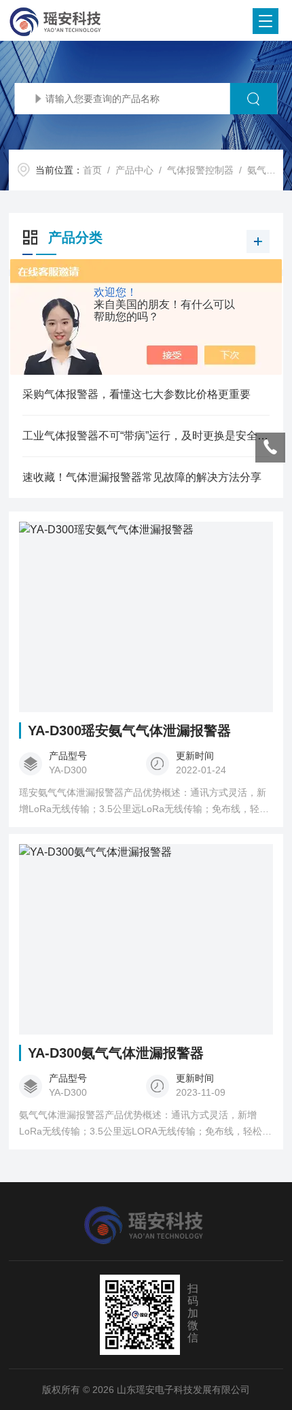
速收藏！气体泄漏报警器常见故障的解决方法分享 (141, 477)
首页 (92, 170)
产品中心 (134, 170)
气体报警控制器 (200, 170)
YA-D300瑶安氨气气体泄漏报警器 (129, 730)
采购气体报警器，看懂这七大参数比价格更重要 (136, 394)
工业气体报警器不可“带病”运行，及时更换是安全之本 (146, 435)
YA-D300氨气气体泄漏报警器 (116, 1052)
